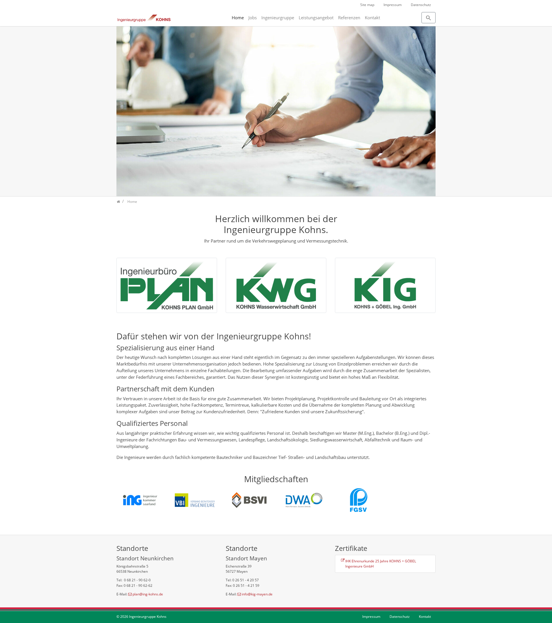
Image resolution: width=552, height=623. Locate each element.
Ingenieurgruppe (277, 17)
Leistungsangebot (316, 17)
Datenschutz (421, 4)
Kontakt (372, 17)
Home (238, 17)
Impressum (393, 4)
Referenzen (349, 17)
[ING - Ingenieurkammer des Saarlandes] (139, 500)
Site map (367, 4)
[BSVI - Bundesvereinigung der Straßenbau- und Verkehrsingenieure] (249, 500)
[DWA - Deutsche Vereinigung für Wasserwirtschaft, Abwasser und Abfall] (303, 500)
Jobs (252, 17)
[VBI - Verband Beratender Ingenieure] (194, 500)
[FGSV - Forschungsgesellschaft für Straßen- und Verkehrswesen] (358, 500)
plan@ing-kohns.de (148, 594)
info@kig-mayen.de (257, 594)
